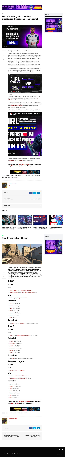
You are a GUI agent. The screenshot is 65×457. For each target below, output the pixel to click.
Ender (11, 390)
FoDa (11, 310)
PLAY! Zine (14, 453)
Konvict (11, 306)
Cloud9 (11, 370)
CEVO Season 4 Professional (27, 292)
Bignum (11, 345)
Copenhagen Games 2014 (26, 290)
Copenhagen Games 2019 (21, 298)
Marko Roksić (27, 175)
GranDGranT (12, 343)
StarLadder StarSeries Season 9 (24, 335)
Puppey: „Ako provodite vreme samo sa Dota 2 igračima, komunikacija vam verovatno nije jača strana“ (8, 228)
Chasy (11, 397)
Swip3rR (11, 386)
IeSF (16, 175)
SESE (6, 177)
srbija (9, 177)
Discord (13, 166)
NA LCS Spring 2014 (20, 370)
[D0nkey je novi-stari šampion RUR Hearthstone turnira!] (56, 220)
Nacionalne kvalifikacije (35, 175)
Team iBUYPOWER (14, 292)
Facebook (21, 164)
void (10, 315)
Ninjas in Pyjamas (13, 290)
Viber (17, 166)
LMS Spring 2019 (23, 378)
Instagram (20, 160)
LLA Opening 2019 (20, 376)
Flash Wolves (13, 378)
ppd (13, 358)
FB (16, 160)
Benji (11, 388)
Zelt (10, 395)
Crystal (11, 384)
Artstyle (11, 341)
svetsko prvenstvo (14, 177)
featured (12, 175)
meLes (11, 350)
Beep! (18, 453)
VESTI (3, 235)
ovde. (39, 110)
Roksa (3, 177)
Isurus (11, 376)
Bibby (11, 308)
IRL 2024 (23, 175)
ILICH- (11, 352)
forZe (11, 298)
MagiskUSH (12, 348)
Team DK (12, 335)
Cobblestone (22, 323)
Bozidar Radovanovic (13, 183)
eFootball (8, 175)
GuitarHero (4, 453)
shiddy (11, 303)
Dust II (13, 323)
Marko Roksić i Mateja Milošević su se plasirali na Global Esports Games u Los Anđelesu (40, 228)
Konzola (8, 453)
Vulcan (11, 393)
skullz (11, 317)
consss (11, 312)
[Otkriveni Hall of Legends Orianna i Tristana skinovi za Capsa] (25, 220)
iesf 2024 (19, 175)
